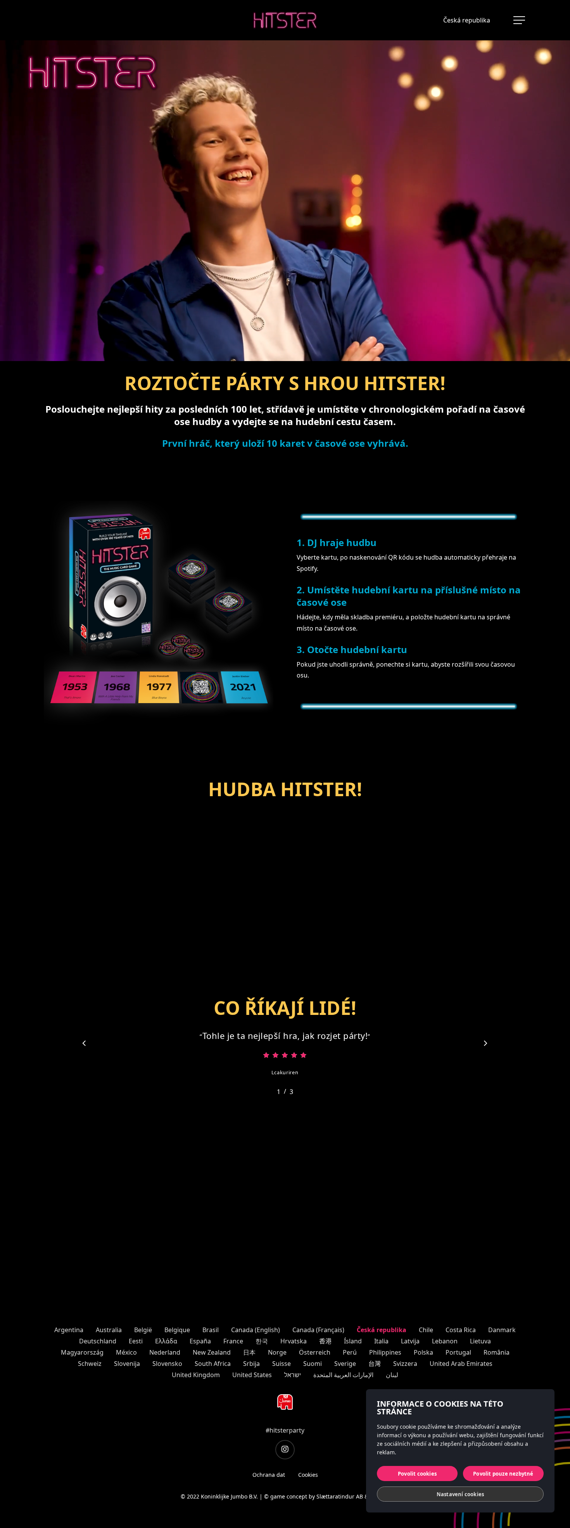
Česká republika (466, 20)
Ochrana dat (268, 1474)
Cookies (308, 1474)
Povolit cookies (417, 1473)
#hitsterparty (285, 1430)
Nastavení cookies (460, 1494)
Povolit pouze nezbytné (503, 1473)
